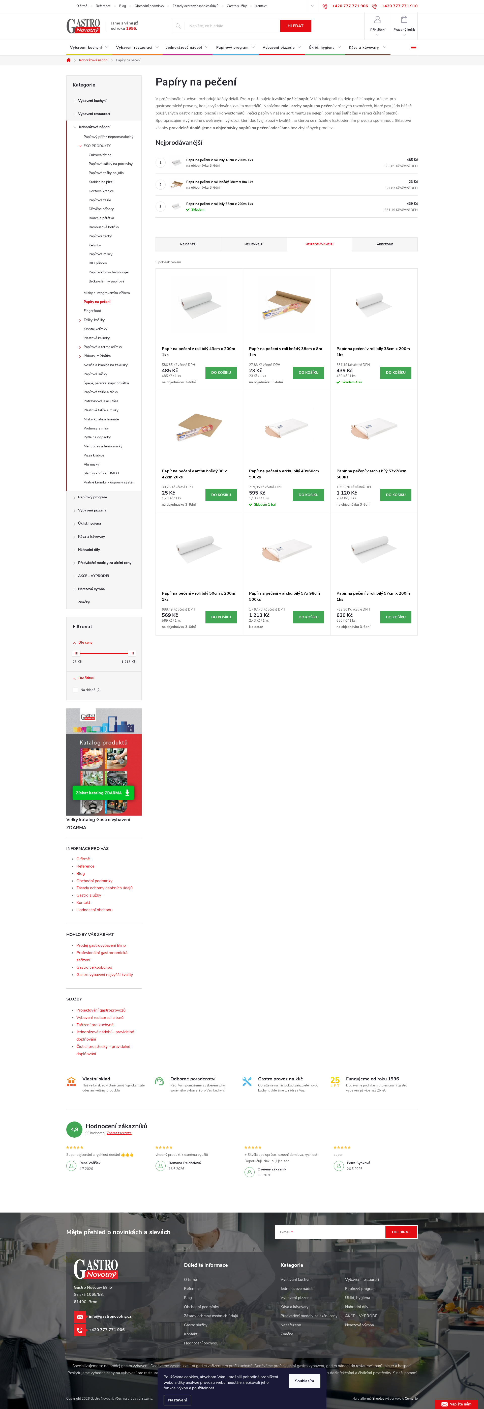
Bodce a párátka (101, 218)
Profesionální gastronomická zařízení (101, 956)
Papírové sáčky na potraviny (111, 163)
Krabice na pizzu (101, 182)
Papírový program (92, 497)
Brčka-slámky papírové (106, 281)
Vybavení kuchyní (92, 100)
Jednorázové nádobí (94, 127)
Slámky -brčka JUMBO (101, 473)
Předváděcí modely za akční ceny (104, 562)
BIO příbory (98, 263)
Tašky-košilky (94, 320)
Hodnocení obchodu (94, 910)
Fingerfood (92, 310)
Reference (103, 6)
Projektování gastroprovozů (101, 1010)
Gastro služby (237, 6)
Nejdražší (188, 244)
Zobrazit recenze (119, 1133)
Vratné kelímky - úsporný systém (109, 482)
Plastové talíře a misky (101, 410)
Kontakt (260, 6)
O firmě (81, 6)
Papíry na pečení (97, 301)
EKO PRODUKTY (97, 145)
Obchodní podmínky (149, 6)
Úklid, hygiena (89, 523)
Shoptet (378, 1398)
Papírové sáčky (95, 374)
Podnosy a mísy (96, 428)
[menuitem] (89, 47)
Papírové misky (100, 254)
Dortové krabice (101, 191)
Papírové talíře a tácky (101, 392)
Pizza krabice (94, 455)
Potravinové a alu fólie (101, 401)
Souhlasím (304, 1381)
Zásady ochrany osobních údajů (195, 6)
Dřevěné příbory (101, 209)
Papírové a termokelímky (103, 346)
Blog (122, 6)
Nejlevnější (254, 244)
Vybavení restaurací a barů (100, 1017)
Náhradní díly (89, 549)
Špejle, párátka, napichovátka (106, 383)
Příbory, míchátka (97, 356)
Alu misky (91, 464)
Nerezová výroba (91, 589)
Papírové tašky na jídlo (106, 172)
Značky (84, 602)
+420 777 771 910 (400, 6)
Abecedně (385, 244)
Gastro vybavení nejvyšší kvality (104, 974)
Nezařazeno (291, 1325)
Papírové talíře (100, 200)
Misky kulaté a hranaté (101, 419)
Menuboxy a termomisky (103, 446)
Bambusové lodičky (104, 227)
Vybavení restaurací (94, 113)
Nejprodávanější (319, 244)
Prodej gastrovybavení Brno (101, 945)
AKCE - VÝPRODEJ (93, 575)
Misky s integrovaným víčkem (107, 293)
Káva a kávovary (91, 536)
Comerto (411, 1398)
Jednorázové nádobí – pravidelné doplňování (105, 1035)
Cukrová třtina (100, 155)
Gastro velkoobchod (94, 967)
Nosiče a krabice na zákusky (106, 365)
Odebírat (401, 1232)
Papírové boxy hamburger (109, 272)
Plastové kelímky (97, 338)
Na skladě (90, 690)
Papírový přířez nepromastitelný (108, 136)
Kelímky (95, 245)
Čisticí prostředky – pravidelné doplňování (103, 1050)
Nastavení (177, 1400)
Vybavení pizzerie (92, 510)
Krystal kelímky (95, 329)
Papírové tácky (100, 236)
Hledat (296, 26)
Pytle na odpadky (97, 437)
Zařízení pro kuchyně (94, 1025)
